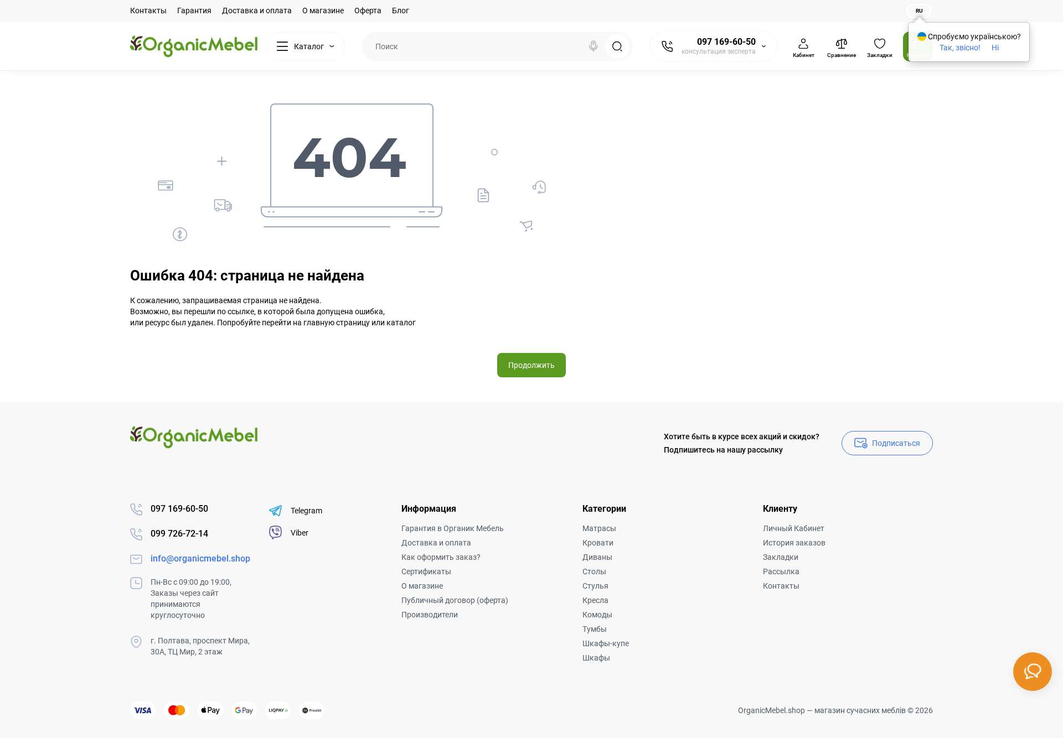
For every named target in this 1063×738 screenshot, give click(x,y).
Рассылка (781, 571)
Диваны (597, 557)
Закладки (780, 557)
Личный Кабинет (793, 528)
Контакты (148, 10)
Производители (429, 614)
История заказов (794, 542)
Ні (995, 47)
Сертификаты (426, 571)
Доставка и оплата (257, 10)
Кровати (597, 542)
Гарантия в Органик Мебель (452, 528)
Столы (594, 571)
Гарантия (194, 10)
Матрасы (599, 528)
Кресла (595, 600)
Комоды (597, 614)
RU (919, 11)
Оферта (367, 10)
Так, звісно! (960, 47)
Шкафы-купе (605, 643)
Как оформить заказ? (441, 557)
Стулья (595, 585)
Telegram (306, 510)
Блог (400, 10)
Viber (299, 532)
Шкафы (596, 657)
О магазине (323, 10)
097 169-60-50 (726, 42)
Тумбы (594, 629)
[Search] (593, 46)
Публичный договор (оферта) (454, 600)
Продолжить (531, 365)
